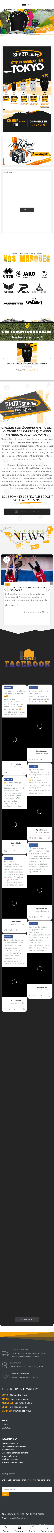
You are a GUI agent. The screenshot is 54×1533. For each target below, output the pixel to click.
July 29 (46, 832)
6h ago (20, 767)
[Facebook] (3, 1500)
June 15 (21, 924)
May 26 (21, 1003)
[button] (3, 358)
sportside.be (14, 767)
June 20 (21, 845)
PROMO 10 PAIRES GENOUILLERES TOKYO (27, 363)
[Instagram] (8, 1500)
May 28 (46, 990)
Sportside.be (16, 764)
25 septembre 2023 (33, 612)
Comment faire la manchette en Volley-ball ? (25, 588)
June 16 (46, 911)
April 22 (46, 1333)
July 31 (46, 754)
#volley (27, 209)
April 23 (21, 1268)
